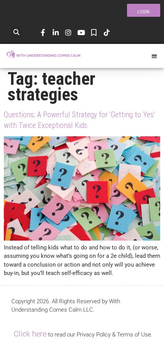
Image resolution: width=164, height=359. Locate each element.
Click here (30, 333)
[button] (17, 32)
